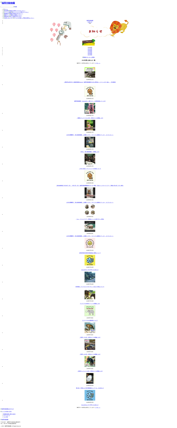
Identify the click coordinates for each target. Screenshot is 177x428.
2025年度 (90, 48)
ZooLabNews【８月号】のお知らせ (89, 269)
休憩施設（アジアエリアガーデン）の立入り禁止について (90, 286)
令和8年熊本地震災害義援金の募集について (90, 252)
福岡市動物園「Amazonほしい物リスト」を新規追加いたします (90, 101)
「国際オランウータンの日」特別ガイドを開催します (90, 118)
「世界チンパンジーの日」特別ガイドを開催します (90, 371)
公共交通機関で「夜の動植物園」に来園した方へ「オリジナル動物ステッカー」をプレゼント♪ (89, 134)
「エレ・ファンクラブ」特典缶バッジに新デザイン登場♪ (90, 219)
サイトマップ (6, 415)
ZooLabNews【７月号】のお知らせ (89, 405)
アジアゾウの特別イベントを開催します (90, 303)
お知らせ (90, 22)
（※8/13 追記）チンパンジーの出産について (90, 168)
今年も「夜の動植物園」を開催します (89, 151)
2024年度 (90, 50)
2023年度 (90, 51)
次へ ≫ (98, 63)
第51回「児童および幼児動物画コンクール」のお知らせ (90, 388)
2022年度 (90, 53)
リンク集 (5, 417)
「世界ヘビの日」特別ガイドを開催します (89, 354)
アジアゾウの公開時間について (90, 320)
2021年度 (90, 54)
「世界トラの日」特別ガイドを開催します (89, 337)
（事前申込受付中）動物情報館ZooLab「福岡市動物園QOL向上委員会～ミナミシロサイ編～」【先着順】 (90, 82)
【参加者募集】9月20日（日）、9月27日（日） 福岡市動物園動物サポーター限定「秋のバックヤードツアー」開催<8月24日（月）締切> (90, 185)
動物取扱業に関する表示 (9, 414)
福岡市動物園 (90, 20)
